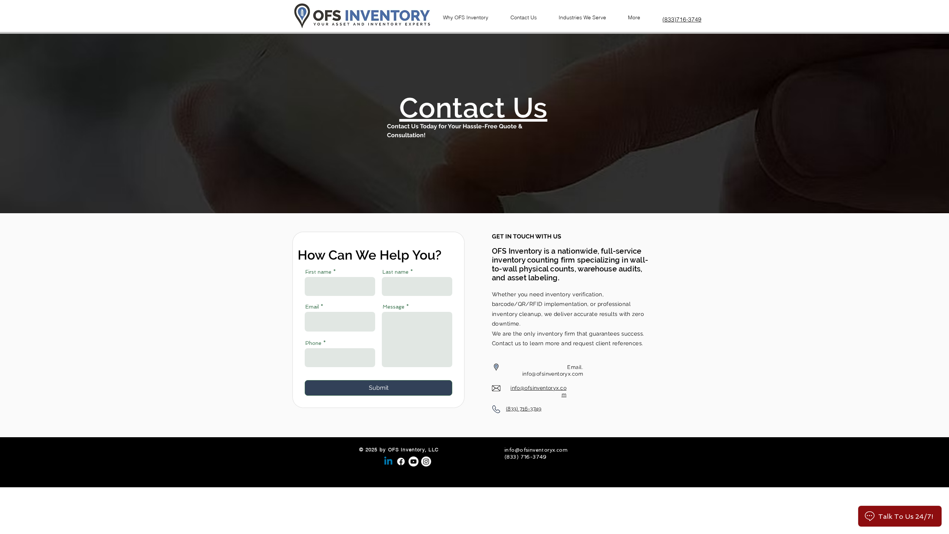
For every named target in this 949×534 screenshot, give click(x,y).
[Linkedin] (388, 461)
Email (312, 306)
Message (393, 306)
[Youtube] (414, 461)
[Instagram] (426, 461)
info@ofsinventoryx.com (552, 374)
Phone (313, 343)
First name (318, 271)
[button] (528, 14)
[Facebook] (401, 461)
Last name (396, 271)
